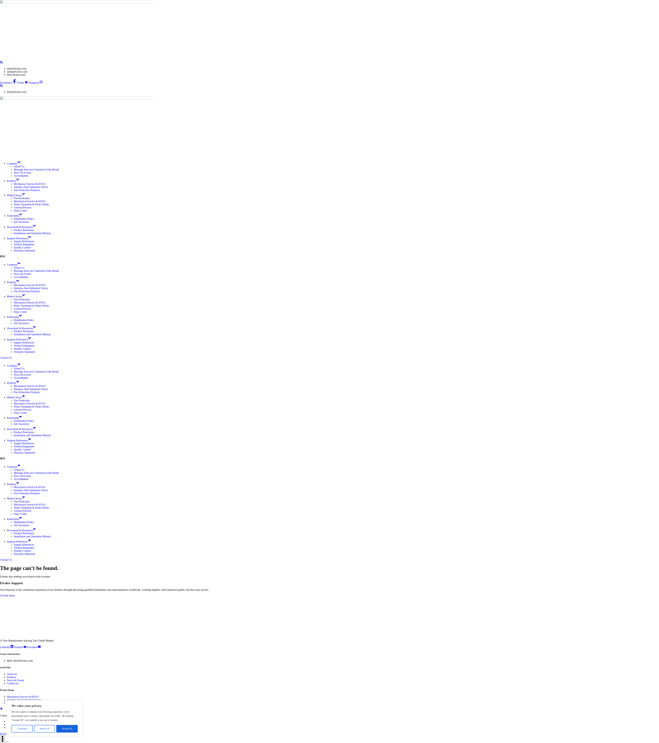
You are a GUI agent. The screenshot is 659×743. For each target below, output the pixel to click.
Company (12, 163)
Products (11, 180)
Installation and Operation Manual (32, 233)
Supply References (24, 241)
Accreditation (21, 175)
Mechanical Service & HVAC (30, 183)
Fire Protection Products (27, 190)
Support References (17, 238)
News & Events (22, 172)
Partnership (13, 215)
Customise (22, 728)
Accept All (67, 728)
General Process (22, 207)
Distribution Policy (24, 218)
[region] (44, 718)
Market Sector (14, 195)
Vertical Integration (24, 244)
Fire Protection (22, 198)
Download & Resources (20, 227)
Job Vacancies (21, 221)
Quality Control (22, 247)
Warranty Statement (24, 250)
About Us (19, 166)
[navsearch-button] (1, 62)
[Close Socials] (7, 741)
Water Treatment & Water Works (31, 204)
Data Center (20, 210)
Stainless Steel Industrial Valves (31, 187)
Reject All (44, 728)
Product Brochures (24, 230)
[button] (329, 256)
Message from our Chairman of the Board (36, 169)
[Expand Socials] (2, 739)
